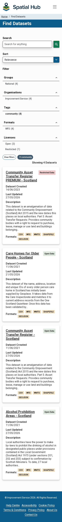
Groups (8, 77)
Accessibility (29, 505)
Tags (7, 107)
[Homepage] (21, 7)
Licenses (9, 137)
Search (7, 38)
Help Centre (13, 505)
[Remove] (20, 157)
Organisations (13, 92)
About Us (52, 510)
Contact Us (31, 514)
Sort (5, 54)
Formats (9, 122)
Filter (6, 69)
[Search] (56, 44)
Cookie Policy (47, 505)
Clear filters (9, 157)
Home (4, 16)
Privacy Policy (36, 510)
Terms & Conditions (14, 510)
